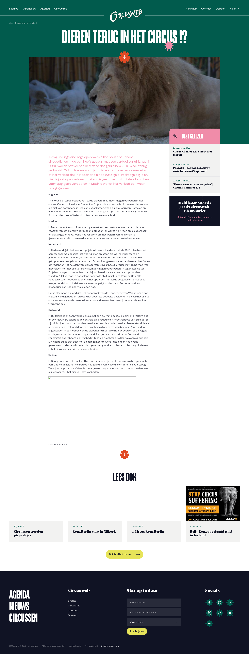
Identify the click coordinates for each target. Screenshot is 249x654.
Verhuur (191, 9)
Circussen (29, 9)
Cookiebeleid (75, 646)
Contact (206, 9)
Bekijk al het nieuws (120, 554)
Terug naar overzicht (26, 23)
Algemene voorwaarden (53, 646)
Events (72, 601)
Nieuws (13, 9)
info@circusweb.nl (110, 646)
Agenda (45, 9)
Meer (233, 9)
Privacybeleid (91, 646)
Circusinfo (60, 9)
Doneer (220, 9)
